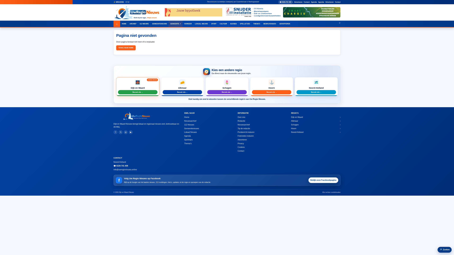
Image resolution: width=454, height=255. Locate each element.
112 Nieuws (144, 24)
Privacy (241, 143)
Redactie (241, 121)
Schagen (295, 125)
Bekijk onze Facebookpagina (323, 180)
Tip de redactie (244, 129)
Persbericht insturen (246, 132)
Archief (133, 24)
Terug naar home (125, 48)
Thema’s (256, 24)
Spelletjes (245, 24)
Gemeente (174, 24)
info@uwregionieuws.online (125, 170)
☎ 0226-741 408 (285, 2)
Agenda (313, 2)
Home (124, 24)
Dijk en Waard (297, 117)
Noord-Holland (297, 132)
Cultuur (223, 24)
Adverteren (298, 2)
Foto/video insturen (246, 136)
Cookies (241, 147)
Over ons (241, 117)
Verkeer (188, 24)
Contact (306, 2)
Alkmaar (294, 121)
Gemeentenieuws (159, 24)
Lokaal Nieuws (201, 24)
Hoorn (293, 129)
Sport (214, 24)
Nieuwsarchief (190, 121)
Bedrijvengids (269, 24)
